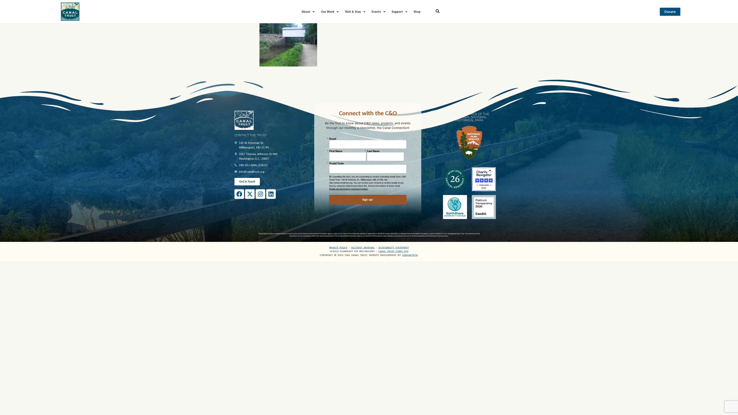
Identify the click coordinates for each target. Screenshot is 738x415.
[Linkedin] (271, 194)
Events (376, 11)
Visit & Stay (353, 11)
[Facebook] (239, 194)
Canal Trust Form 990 (393, 251)
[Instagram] (260, 194)
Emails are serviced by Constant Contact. (348, 188)
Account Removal (363, 247)
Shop (417, 11)
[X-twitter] (250, 194)
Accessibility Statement (393, 247)
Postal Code (336, 163)
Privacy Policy (338, 247)
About (306, 11)
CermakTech (409, 255)
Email (332, 138)
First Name (335, 151)
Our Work (327, 11)
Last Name (373, 151)
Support (397, 11)
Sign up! (367, 199)
